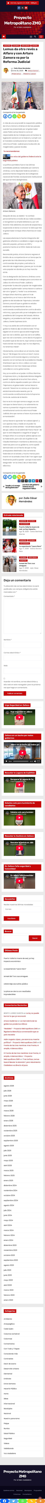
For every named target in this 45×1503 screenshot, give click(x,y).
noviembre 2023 (10, 1250)
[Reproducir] (6, 761)
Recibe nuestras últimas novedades (18, 904)
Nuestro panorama (11, 1418)
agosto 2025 (9, 1145)
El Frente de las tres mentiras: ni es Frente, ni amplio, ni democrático (22, 1045)
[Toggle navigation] (31, 36)
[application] (22, 752)
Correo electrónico (12, 653)
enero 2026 (8, 1120)
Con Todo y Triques (11, 1349)
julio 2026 (7, 1091)
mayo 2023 (8, 1280)
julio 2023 (7, 1270)
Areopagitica (9, 1324)
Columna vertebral (11, 1334)
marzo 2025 (9, 1170)
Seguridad (8, 1438)
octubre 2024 (9, 1195)
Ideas (6, 1398)
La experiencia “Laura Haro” (30, 546)
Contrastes (8, 1359)
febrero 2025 (9, 1175)
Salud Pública (9, 1433)
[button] (35, 36)
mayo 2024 (8, 1220)
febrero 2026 (9, 1116)
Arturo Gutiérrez (10, 1021)
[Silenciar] (35, 761)
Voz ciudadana (24, 524)
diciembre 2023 (10, 1245)
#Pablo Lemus (16, 74)
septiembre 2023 (11, 1260)
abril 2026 (8, 1106)
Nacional (35, 45)
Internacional (9, 1403)
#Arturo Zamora (33, 71)
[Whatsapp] (14, 116)
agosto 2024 (9, 1205)
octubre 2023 (9, 1255)
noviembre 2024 (10, 1190)
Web (6, 665)
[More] (24, 116)
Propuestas (38, 1490)
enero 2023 (8, 1300)
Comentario (9, 596)
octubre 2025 (9, 1135)
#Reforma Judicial (29, 74)
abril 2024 (8, 1225)
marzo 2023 (8, 1290)
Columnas (16, 45)
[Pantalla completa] (38, 761)
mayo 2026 (8, 1101)
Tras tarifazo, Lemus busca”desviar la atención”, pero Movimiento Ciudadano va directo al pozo (22, 1062)
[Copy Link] (19, 116)
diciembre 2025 (10, 1125)
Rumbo (7, 1428)
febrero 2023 (9, 1295)
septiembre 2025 (11, 1140)
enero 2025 (8, 1180)
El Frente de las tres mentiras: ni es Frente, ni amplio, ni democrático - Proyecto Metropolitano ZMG (22, 1056)
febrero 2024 (9, 1235)
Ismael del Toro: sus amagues (16, 976)
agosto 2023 (9, 1265)
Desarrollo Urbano (11, 1368)
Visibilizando (9, 1448)
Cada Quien (8, 1329)
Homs (6, 1393)
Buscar (8, 931)
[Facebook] (5, 116)
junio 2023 (8, 1275)
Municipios (7, 45)
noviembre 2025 (10, 1130)
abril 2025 (8, 1165)
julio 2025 (7, 1150)
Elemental (8, 1374)
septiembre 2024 (11, 1200)
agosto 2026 (9, 1086)
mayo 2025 (8, 1160)
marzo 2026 (9, 1110)
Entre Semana (26, 45)
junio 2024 (8, 1215)
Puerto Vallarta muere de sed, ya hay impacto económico (29, 529)
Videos (6, 1443)
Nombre (8, 640)
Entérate (7, 1378)
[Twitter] (10, 116)
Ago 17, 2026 (24, 549)
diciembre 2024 (10, 1185)
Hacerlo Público (10, 1388)
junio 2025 (8, 1155)
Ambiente (8, 1319)
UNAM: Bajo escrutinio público (16, 984)
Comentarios (9, 1344)
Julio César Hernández (22, 68)
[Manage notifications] (40, 1498)
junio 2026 (8, 1096)
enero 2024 (8, 1240)
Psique (6, 1423)
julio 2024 (7, 1210)
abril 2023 (8, 1285)
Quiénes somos (8, 1490)
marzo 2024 (9, 1230)
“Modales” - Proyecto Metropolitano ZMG (21, 1028)
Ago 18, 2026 (24, 531)
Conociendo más (11, 1354)
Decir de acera (10, 1364)
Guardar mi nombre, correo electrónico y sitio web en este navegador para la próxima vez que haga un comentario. (22, 684)
